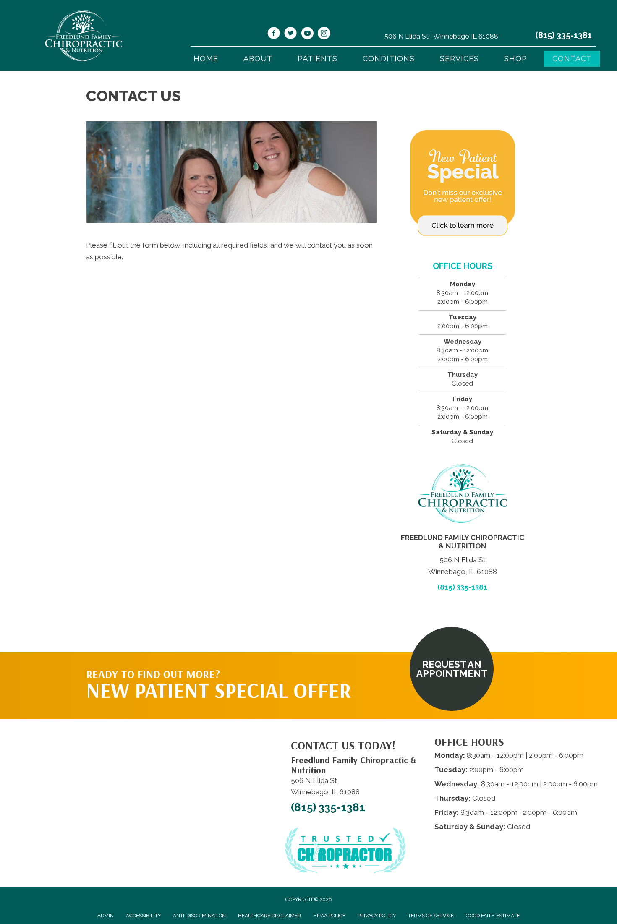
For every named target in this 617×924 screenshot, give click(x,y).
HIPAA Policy (329, 916)
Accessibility (143, 916)
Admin (105, 916)
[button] (452, 669)
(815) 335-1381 (563, 35)
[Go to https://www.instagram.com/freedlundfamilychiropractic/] (324, 34)
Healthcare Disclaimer (269, 916)
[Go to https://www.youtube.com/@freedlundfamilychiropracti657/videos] (307, 34)
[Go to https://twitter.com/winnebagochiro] (290, 34)
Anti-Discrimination (199, 916)
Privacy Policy (377, 916)
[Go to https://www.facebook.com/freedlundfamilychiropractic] (273, 34)
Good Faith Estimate (493, 916)
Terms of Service (431, 916)
